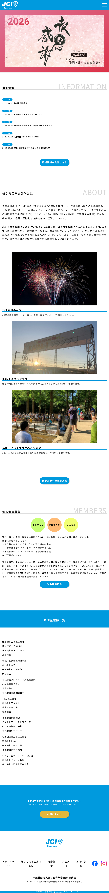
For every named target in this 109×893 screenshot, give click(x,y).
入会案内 (66, 863)
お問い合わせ (54, 814)
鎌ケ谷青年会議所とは (54, 480)
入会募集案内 (54, 584)
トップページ (8, 863)
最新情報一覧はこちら (54, 162)
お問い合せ (81, 863)
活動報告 (51, 863)
